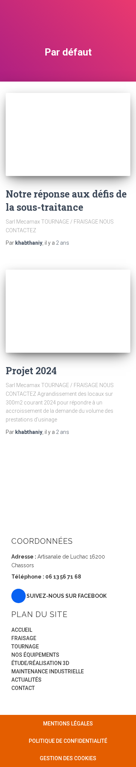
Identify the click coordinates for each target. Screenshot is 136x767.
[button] (124, 20)
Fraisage (23, 638)
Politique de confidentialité (68, 741)
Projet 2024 (31, 370)
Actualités (26, 680)
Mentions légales (68, 724)
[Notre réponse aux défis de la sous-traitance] (68, 134)
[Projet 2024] (68, 311)
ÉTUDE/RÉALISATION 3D (40, 663)
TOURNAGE (25, 647)
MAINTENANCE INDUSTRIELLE (47, 671)
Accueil (21, 630)
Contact (23, 688)
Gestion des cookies (68, 758)
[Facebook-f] (18, 596)
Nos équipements (35, 655)
